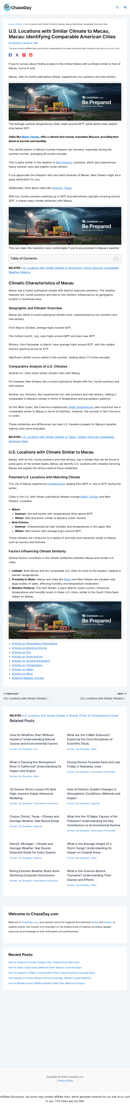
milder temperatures (81, 407)
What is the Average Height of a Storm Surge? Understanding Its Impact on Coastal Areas (89, 848)
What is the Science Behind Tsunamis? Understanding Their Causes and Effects (89, 875)
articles (94, 922)
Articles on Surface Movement (31, 660)
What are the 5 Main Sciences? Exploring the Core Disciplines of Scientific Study (90, 739)
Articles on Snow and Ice (27, 656)
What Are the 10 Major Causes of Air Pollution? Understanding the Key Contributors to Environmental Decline (93, 821)
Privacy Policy (65, 1080)
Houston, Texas (62, 188)
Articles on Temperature (27, 665)
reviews (108, 922)
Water (94, 749)
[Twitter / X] (17, 55)
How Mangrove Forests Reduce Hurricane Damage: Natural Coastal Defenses (49, 978)
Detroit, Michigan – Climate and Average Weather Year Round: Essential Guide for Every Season (33, 848)
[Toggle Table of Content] (114, 259)
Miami (67, 579)
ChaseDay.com (30, 922)
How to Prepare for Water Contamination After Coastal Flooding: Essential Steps (51, 972)
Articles (13, 749)
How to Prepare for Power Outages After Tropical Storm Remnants (44, 962)
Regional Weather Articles (28, 678)
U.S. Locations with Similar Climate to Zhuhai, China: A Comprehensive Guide (70, 715)
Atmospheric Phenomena (103, 772)
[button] (125, 7)
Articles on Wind (22, 673)
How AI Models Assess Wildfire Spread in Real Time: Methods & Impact (46, 983)
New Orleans (64, 162)
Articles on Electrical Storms (29, 648)
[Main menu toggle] (117, 7)
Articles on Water (22, 669)
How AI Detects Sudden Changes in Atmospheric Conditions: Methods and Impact (93, 794)
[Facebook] (10, 55)
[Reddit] (30, 55)
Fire (35, 749)
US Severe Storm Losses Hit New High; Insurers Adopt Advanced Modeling (33, 794)
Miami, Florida (30, 136)
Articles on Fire (21, 652)
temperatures (56, 483)
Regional (95, 803)
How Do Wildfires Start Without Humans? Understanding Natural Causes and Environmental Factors (34, 739)
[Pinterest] (24, 55)
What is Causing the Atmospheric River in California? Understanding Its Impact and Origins (35, 766)
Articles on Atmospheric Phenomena (34, 643)
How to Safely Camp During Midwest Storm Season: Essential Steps (45, 967)
